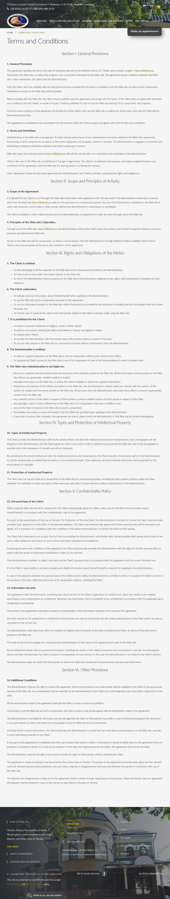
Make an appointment (145, 31)
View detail (12, 847)
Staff (124, 829)
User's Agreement (21, 853)
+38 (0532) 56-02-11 (21, 9)
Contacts (157, 21)
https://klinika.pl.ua (144, 71)
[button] (44, 895)
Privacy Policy (14, 884)
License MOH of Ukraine (25, 861)
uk (160, 6)
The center (142, 21)
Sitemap (125, 861)
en (153, 6)
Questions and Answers (109, 21)
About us (126, 821)
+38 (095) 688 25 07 (43, 9)
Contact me (73, 824)
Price (129, 21)
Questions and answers (136, 845)
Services (42, 21)
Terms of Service (34, 884)
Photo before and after (64, 21)
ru (146, 6)
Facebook (104, 874)
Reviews (87, 21)
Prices (125, 853)
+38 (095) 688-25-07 (76, 841)
